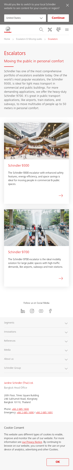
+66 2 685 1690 (25, 412)
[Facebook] (50, 311)
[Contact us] (58, 29)
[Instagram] (32, 311)
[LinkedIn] (23, 311)
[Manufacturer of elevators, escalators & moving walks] (8, 29)
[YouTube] (41, 311)
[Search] (41, 29)
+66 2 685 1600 (20, 409)
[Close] (67, 5)
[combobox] (25, 18)
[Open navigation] (67, 29)
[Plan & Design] (50, 29)
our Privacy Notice (32, 442)
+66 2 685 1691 (44, 412)
